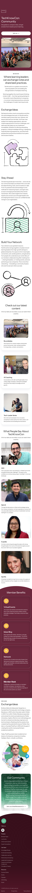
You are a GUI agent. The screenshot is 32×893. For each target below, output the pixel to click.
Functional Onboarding (6, 852)
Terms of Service (27, 891)
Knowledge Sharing (5, 850)
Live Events (3, 839)
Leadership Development (7, 860)
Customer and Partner (6, 862)
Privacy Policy (14, 891)
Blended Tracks (4, 836)
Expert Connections (5, 844)
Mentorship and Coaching (7, 857)
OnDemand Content (6, 841)
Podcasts (3, 877)
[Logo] (3, 3)
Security (3, 891)
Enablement (4, 864)
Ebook (2, 882)
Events (2, 875)
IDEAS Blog (4, 880)
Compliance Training (5, 866)
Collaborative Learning (6, 855)
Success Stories (5, 872)
